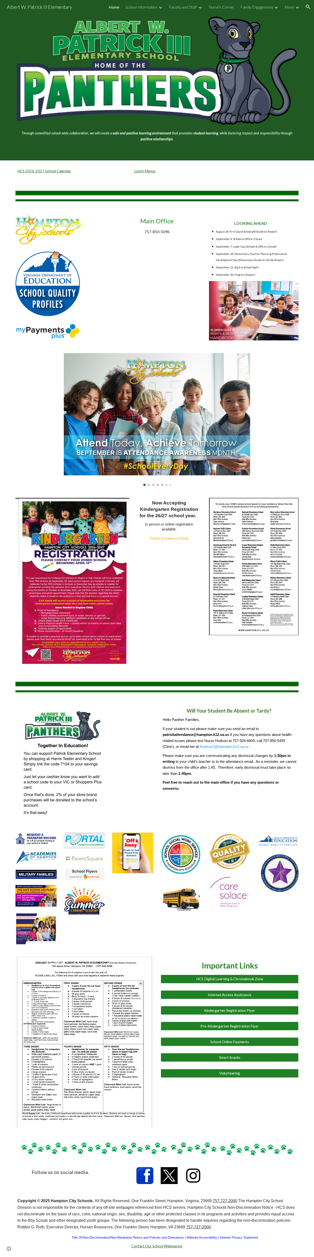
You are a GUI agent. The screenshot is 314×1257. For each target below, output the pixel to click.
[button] (308, 7)
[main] (157, 136)
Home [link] (114, 7)
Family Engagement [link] (256, 7)
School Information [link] (141, 7)
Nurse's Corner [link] (221, 7)
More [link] (289, 7)
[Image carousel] (157, 419)
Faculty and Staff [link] (183, 7)
